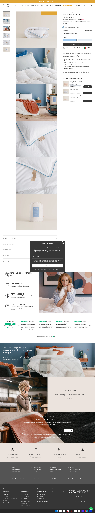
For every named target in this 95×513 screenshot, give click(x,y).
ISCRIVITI (47, 265)
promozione (48, 269)
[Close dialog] (63, 242)
